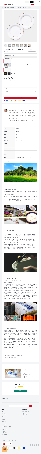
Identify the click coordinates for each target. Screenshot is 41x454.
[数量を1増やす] (13, 84)
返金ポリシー (4, 421)
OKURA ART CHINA (7, 51)
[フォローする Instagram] (34, 445)
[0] (38, 3)
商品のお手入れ (25, 413)
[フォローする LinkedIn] (33, 51)
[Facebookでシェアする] (29, 51)
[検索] (32, 4)
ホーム (3, 7)
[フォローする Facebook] (30, 445)
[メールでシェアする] (36, 51)
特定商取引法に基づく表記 (7, 426)
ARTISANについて (25, 411)
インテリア (4, 414)
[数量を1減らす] (7, 84)
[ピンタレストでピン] (35, 51)
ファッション (4, 417)
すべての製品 (7, 7)
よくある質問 (24, 414)
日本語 (4, 440)
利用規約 (3, 419)
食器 (3, 411)
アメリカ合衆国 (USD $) (12, 440)
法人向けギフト (5, 434)
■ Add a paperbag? (7, 67)
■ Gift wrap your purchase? (9, 55)
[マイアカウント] (36, 3)
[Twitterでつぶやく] (31, 51)
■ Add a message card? (8, 58)
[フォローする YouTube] (38, 445)
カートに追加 (20, 97)
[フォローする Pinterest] (36, 445)
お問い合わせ (4, 432)
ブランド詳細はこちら (29, 376)
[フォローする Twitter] (32, 445)
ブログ (23, 416)
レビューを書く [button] (20, 390)
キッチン (3, 413)
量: (4, 84)
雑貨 (3, 416)
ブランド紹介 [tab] (7, 161)
